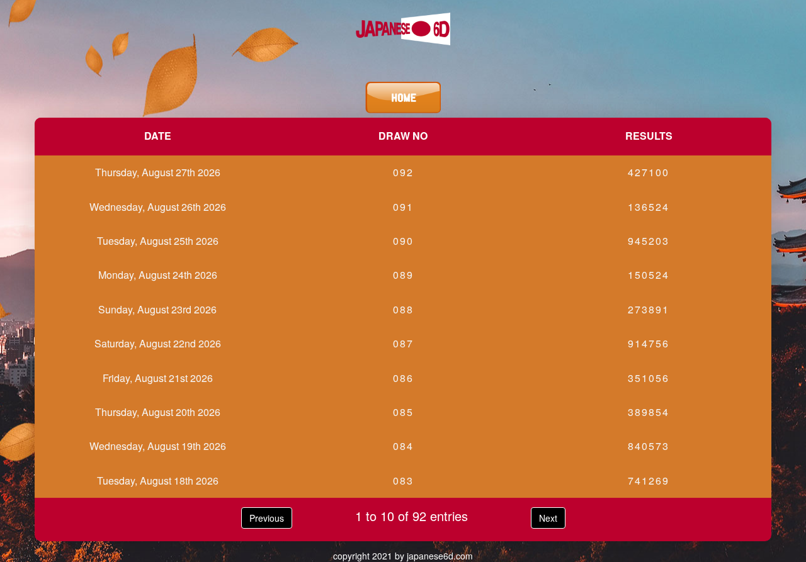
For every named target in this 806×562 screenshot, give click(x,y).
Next (548, 518)
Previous (266, 518)
